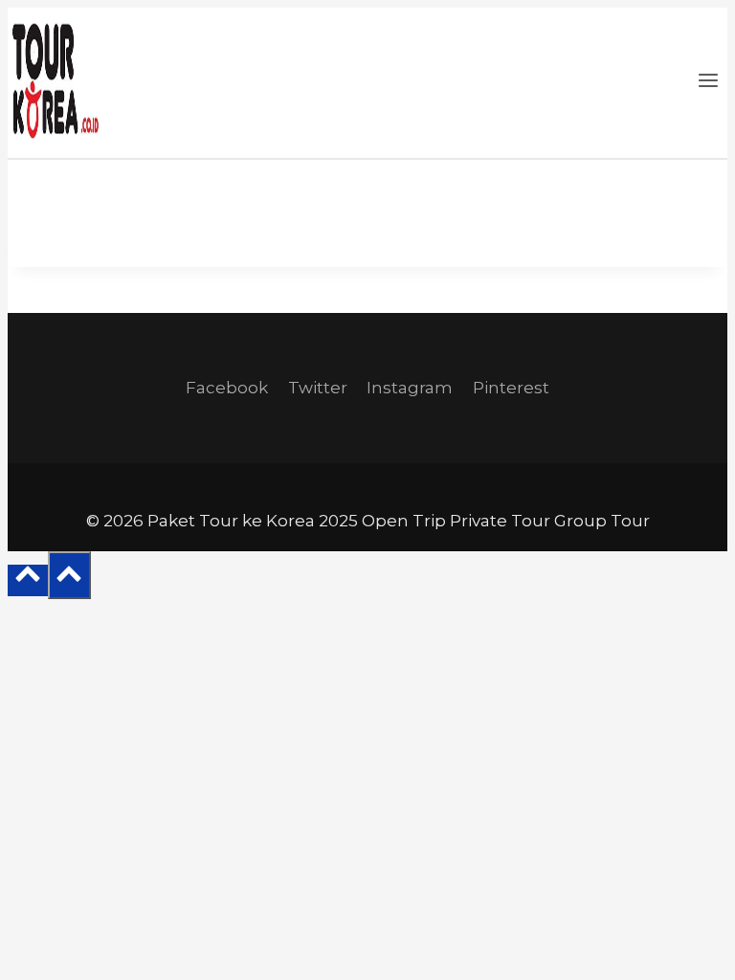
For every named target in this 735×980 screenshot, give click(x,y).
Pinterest (511, 387)
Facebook (227, 387)
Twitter (317, 387)
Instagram (410, 387)
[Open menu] (707, 82)
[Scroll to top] (28, 581)
